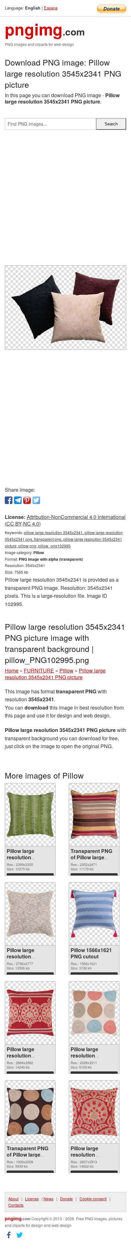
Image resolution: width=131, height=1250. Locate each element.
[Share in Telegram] (18, 500)
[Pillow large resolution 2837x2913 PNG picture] (94, 1112)
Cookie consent (93, 1198)
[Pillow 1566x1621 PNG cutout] (94, 913)
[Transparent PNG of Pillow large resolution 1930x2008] (30, 1112)
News (48, 1198)
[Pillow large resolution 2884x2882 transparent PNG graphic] (30, 1012)
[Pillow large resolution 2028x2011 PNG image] (94, 1012)
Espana (51, 8)
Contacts (16, 1205)
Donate (66, 1198)
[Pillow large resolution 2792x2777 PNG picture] (30, 913)
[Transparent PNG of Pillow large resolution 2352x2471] (94, 814)
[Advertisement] (65, 200)
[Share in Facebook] (8, 500)
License (32, 1198)
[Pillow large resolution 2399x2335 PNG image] (30, 814)
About (13, 1198)
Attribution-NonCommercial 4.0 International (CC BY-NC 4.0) (65, 520)
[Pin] (27, 500)
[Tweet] (36, 500)
